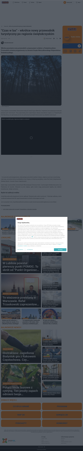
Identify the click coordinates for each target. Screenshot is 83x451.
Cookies (25, 245)
